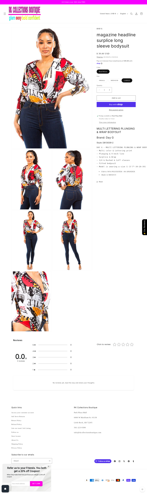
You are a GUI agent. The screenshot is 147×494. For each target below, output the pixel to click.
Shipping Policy (17, 444)
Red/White (103, 71)
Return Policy (16, 420)
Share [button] (101, 182)
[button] (4, 13)
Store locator (16, 436)
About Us (14, 440)
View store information (107, 122)
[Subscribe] (49, 460)
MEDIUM (115, 80)
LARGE (127, 80)
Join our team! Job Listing (21, 428)
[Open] (5, 488)
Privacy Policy (16, 448)
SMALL (103, 80)
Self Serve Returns (18, 416)
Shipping (100, 57)
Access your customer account (22, 412)
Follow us (15, 432)
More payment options (116, 110)
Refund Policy (16, 424)
